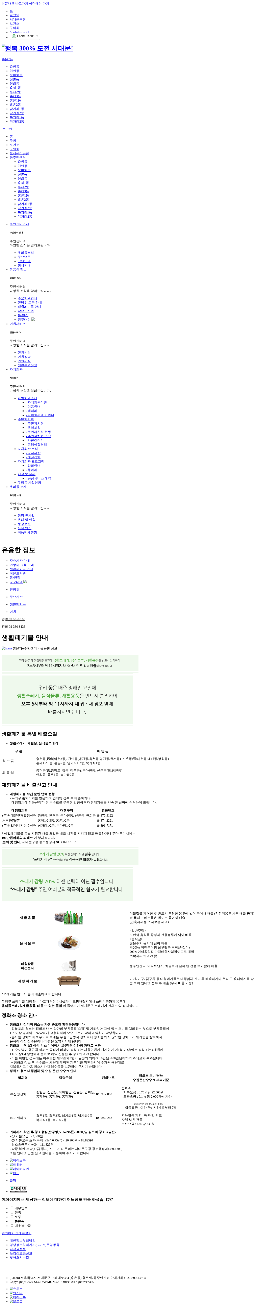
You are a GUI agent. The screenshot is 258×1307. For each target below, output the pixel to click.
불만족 (19, 1221)
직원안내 (24, 261)
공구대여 (24, 319)
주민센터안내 (19, 224)
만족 (18, 1212)
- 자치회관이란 (36, 402)
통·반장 (23, 315)
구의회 (14, 28)
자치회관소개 (27, 398)
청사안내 (24, 265)
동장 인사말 (26, 515)
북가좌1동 (17, 117)
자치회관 (16, 369)
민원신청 (24, 352)
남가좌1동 (17, 109)
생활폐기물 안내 (29, 306)
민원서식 (24, 361)
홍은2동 (7, 59)
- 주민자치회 (35, 423)
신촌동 (14, 79)
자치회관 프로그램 (31, 461)
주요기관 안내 (20, 560)
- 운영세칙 (33, 427)
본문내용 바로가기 (15, 3)
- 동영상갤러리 (36, 444)
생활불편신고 (27, 365)
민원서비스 (18, 323)
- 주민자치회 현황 (38, 432)
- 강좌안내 (33, 465)
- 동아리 (31, 470)
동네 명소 (24, 528)
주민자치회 (26, 419)
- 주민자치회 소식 (38, 436)
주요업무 (24, 257)
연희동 (14, 83)
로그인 (14, 15)
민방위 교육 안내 (30, 302)
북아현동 (16, 75)
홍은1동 (15, 100)
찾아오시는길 (19, 1257)
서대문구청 (18, 19)
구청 (13, 140)
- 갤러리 (31, 410)
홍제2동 (15, 92)
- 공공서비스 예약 (38, 478)
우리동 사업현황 (29, 482)
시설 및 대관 (26, 474)
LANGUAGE (25, 36)
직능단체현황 (27, 532)
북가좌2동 (17, 121)
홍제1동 (15, 87)
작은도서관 (26, 311)
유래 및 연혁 (26, 519)
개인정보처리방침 (22, 1240)
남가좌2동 (17, 113)
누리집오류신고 (21, 1253)
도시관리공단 (19, 32)
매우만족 (21, 1208)
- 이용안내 (33, 406)
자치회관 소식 (28, 448)
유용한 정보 (18, 269)
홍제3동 (15, 96)
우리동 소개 (18, 486)
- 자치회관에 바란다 (40, 415)
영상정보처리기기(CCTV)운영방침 (34, 1245)
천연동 (14, 71)
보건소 (14, 23)
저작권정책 (18, 1249)
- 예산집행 (33, 457)
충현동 (14, 66)
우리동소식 (26, 252)
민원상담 (24, 356)
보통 (18, 1217)
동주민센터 (18, 157)
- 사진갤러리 (35, 440)
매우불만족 (23, 1225)
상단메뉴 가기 (39, 3)
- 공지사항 (33, 453)
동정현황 (24, 524)
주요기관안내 (27, 298)
